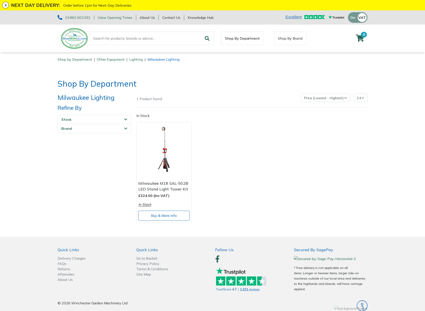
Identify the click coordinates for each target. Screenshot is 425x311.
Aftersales (66, 274)
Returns (64, 269)
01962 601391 (78, 17)
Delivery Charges (71, 258)
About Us (147, 17)
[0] (360, 39)
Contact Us (171, 17)
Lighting (136, 59)
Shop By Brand (290, 38)
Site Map (143, 274)
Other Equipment (111, 59)
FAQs (62, 263)
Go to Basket (146, 258)
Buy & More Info (164, 215)
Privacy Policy (147, 263)
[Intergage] (330, 305)
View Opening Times (115, 17)
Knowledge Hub (201, 17)
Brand (66, 128)
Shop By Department (242, 38)
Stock (66, 119)
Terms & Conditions (152, 269)
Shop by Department (75, 59)
